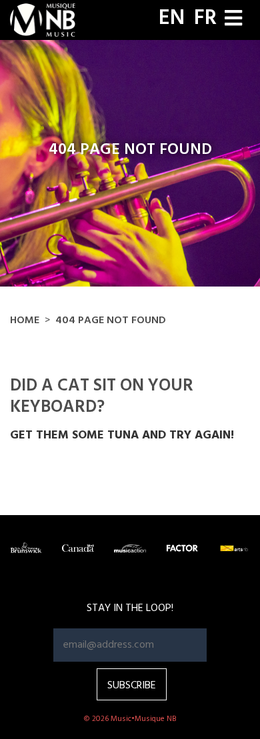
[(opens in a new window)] (26, 548)
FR (205, 18)
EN (172, 18)
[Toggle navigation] (233, 19)
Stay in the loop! (130, 608)
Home (24, 320)
